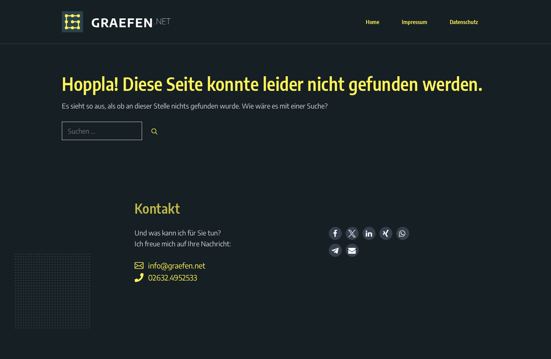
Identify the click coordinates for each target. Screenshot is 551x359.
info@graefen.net (176, 265)
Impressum (414, 21)
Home (372, 21)
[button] (335, 233)
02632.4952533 (172, 277)
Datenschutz (464, 21)
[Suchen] (154, 131)
